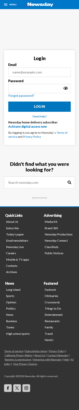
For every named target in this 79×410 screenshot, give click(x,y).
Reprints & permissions (18, 359)
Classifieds (51, 247)
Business (11, 321)
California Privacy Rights (18, 355)
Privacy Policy (32, 136)
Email (12, 65)
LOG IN (39, 106)
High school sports (18, 333)
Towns (10, 327)
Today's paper (15, 234)
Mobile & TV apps (17, 259)
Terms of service (13, 351)
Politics (11, 308)
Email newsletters (17, 240)
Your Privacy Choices (25, 363)
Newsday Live (15, 247)
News (9, 314)
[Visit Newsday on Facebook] (8, 388)
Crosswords (52, 302)
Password (16, 81)
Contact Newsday (57, 355)
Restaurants (52, 321)
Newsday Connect (56, 240)
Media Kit (51, 221)
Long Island (13, 289)
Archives (11, 272)
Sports (10, 296)
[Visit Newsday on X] (17, 388)
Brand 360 (51, 228)
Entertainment (54, 314)
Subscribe (12, 228)
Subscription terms (36, 351)
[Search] (69, 182)
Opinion (11, 302)
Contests (11, 265)
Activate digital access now (27, 126)
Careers (11, 253)
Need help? (40, 116)
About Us (12, 221)
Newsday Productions (59, 234)
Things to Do (53, 308)
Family (49, 327)
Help (66, 359)
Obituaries (51, 296)
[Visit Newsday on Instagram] (26, 388)
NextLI (49, 340)
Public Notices (54, 253)
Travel (49, 333)
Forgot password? (21, 96)
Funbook (50, 289)
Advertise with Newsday (47, 359)
